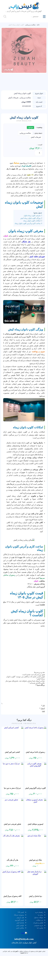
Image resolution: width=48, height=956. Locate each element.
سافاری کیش (20, 928)
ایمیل (42, 708)
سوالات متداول (38, 917)
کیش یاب (15, 951)
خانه (38, 25)
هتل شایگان (26, 242)
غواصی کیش (20, 925)
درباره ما (40, 915)
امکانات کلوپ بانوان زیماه (31, 221)
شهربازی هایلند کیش (37, 257)
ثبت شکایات (39, 920)
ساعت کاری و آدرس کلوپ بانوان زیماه (27, 223)
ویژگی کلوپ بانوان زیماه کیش (30, 218)
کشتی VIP (21, 912)
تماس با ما (40, 928)
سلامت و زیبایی (30, 25)
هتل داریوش (20, 917)
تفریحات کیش (36, 137)
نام (43, 706)
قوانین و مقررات (38, 922)
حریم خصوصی (38, 925)
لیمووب (22, 952)
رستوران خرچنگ (19, 915)
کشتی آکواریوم (19, 920)
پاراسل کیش (20, 922)
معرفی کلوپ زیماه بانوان (32, 215)
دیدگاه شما (40, 685)
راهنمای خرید (39, 912)
